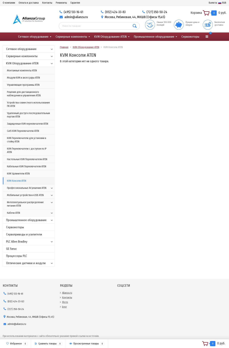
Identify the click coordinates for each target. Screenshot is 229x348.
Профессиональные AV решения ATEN (26, 188)
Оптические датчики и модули (26, 263)
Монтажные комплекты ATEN (22, 70)
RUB (217, 2)
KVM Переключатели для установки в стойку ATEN (26, 140)
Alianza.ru (67, 292)
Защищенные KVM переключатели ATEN (27, 123)
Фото (65, 302)
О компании (9, 2)
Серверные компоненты (71, 37)
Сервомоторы (190, 37)
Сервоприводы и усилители (24, 234)
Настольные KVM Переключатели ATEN (27, 159)
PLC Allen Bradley (16, 241)
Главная (64, 47)
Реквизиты (61, 2)
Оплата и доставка (29, 2)
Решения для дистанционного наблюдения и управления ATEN (24, 94)
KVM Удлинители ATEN (18, 173)
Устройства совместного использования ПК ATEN (28, 104)
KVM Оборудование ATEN (110, 37)
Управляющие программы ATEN (23, 84)
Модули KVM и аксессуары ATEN (23, 77)
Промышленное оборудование (154, 37)
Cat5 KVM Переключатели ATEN (23, 130)
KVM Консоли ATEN (16, 180)
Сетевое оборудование (33, 37)
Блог (64, 306)
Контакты (47, 2)
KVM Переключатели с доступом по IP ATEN (27, 150)
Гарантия (75, 2)
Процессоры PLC (16, 256)
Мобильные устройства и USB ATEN (25, 195)
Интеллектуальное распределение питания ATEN (25, 204)
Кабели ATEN (13, 212)
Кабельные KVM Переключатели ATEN (26, 166)
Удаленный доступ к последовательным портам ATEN (28, 115)
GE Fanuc (11, 249)
